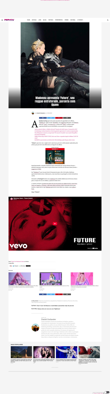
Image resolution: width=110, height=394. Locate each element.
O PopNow (80, 20)
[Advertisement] (55, 9)
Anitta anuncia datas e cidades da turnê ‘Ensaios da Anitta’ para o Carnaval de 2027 (56, 129)
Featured (41, 300)
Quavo (70, 126)
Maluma (76, 122)
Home (28, 20)
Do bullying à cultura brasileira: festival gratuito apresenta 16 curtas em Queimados (56, 131)
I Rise (64, 124)
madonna (65, 300)
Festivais (51, 20)
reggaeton (63, 122)
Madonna (52, 179)
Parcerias (75, 300)
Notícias (34, 20)
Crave (45, 124)
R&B (40, 169)
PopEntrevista (59, 20)
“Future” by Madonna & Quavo (17, 261)
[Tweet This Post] (51, 118)
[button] (107, 392)
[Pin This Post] (59, 118)
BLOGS (44, 20)
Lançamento (47, 300)
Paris (32, 189)
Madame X (42, 122)
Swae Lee (52, 124)
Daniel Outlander (41, 113)
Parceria (70, 300)
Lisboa (73, 187)
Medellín (55, 122)
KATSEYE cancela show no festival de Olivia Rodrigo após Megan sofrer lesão (55, 140)
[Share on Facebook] (43, 118)
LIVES (40, 20)
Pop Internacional (38, 302)
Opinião (66, 20)
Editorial (72, 20)
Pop (32, 302)
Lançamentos (53, 300)
